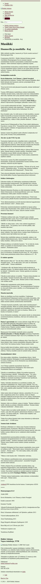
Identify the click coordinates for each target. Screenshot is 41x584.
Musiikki (7, 18)
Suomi (6, 3)
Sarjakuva (8, 13)
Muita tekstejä (9, 12)
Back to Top (4, 578)
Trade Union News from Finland (14, 27)
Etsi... (2, 22)
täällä (23, 572)
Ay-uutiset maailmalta (11, 29)
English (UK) (9, 5)
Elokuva (7, 17)
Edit (6, 575)
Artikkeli (3, 484)
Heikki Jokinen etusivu (11, 25)
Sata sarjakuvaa (9, 15)
